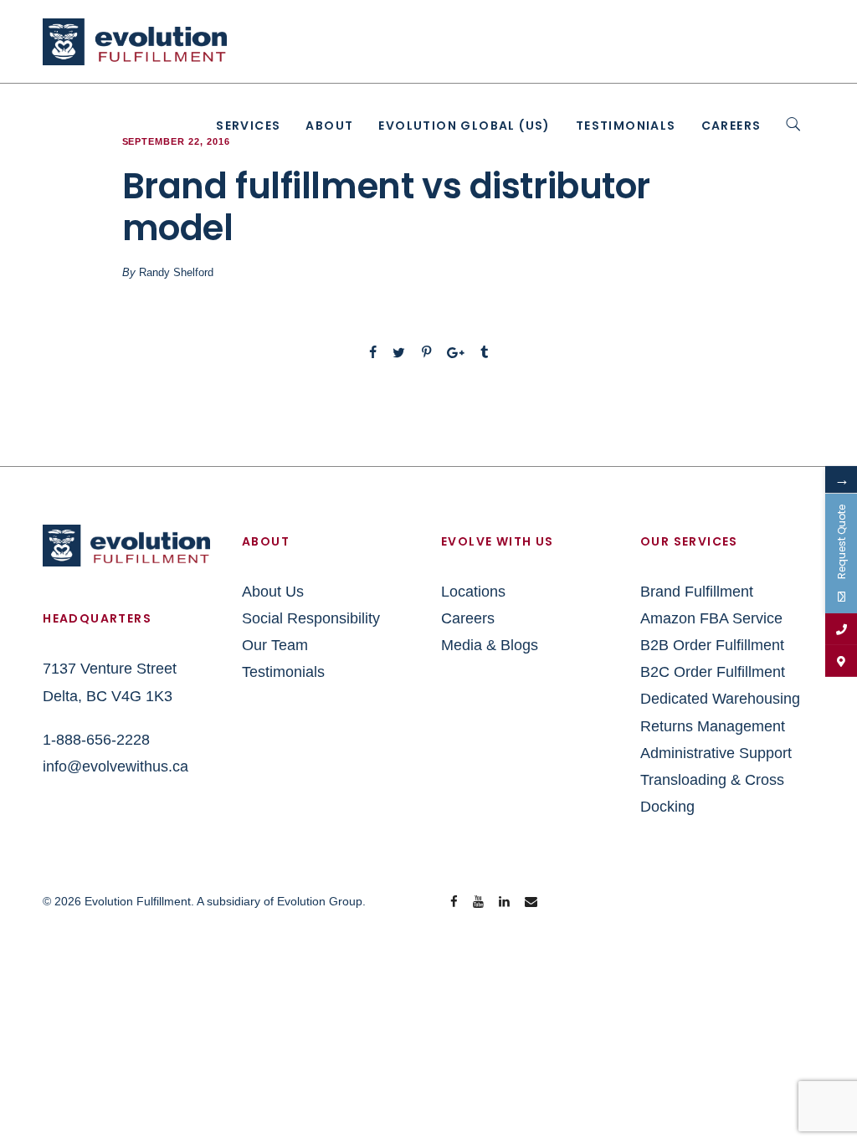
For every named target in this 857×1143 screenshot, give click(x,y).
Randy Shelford (176, 272)
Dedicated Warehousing (720, 698)
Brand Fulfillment (696, 591)
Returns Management (712, 726)
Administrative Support (716, 753)
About (329, 125)
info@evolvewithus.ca (115, 766)
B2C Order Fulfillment (712, 672)
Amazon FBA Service (711, 618)
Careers (731, 125)
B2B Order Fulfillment (712, 645)
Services (248, 125)
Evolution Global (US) (464, 125)
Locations (473, 591)
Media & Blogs (489, 645)
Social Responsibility (311, 618)
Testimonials (626, 125)
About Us (273, 591)
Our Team (275, 645)
